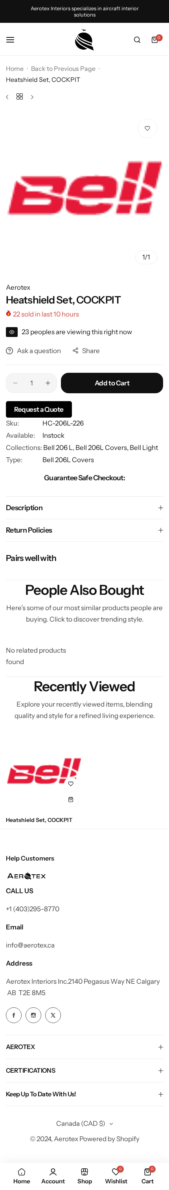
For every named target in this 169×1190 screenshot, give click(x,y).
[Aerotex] (84, 39)
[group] (84, 191)
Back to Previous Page (63, 68)
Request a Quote (39, 409)
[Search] (137, 39)
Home (15, 68)
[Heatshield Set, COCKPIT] (44, 773)
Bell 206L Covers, (102, 448)
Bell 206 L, (59, 448)
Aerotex (18, 287)
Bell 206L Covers (68, 460)
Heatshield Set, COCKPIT (39, 820)
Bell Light (144, 448)
